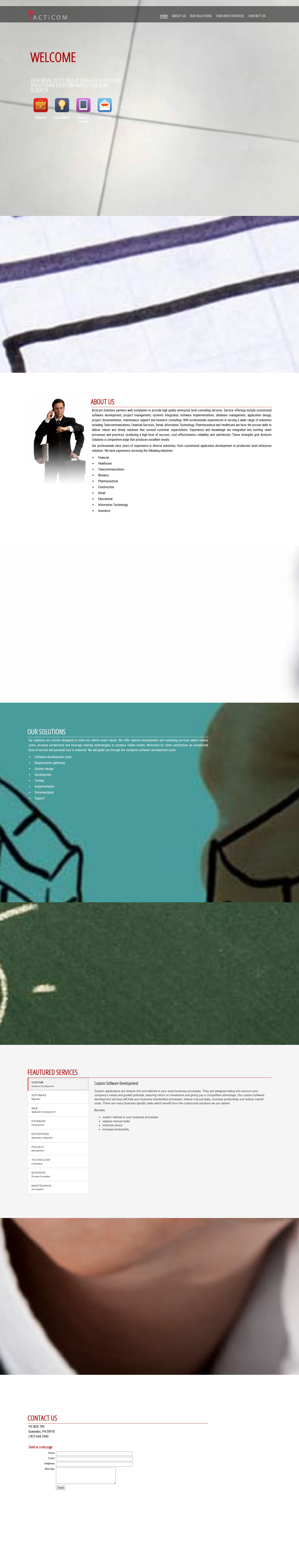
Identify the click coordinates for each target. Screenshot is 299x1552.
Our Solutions (201, 16)
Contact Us (257, 16)
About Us (179, 16)
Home (164, 16)
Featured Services (230, 16)
